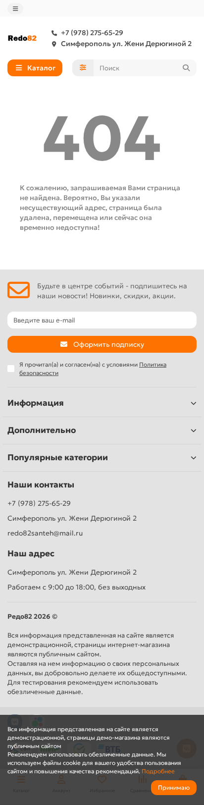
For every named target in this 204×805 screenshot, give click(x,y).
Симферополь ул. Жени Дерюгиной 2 (126, 43)
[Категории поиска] (83, 67)
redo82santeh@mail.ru (45, 533)
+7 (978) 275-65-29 (92, 32)
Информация (35, 403)
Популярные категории (57, 457)
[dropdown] (15, 8)
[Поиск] (186, 68)
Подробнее (158, 771)
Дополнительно (41, 430)
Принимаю (174, 787)
